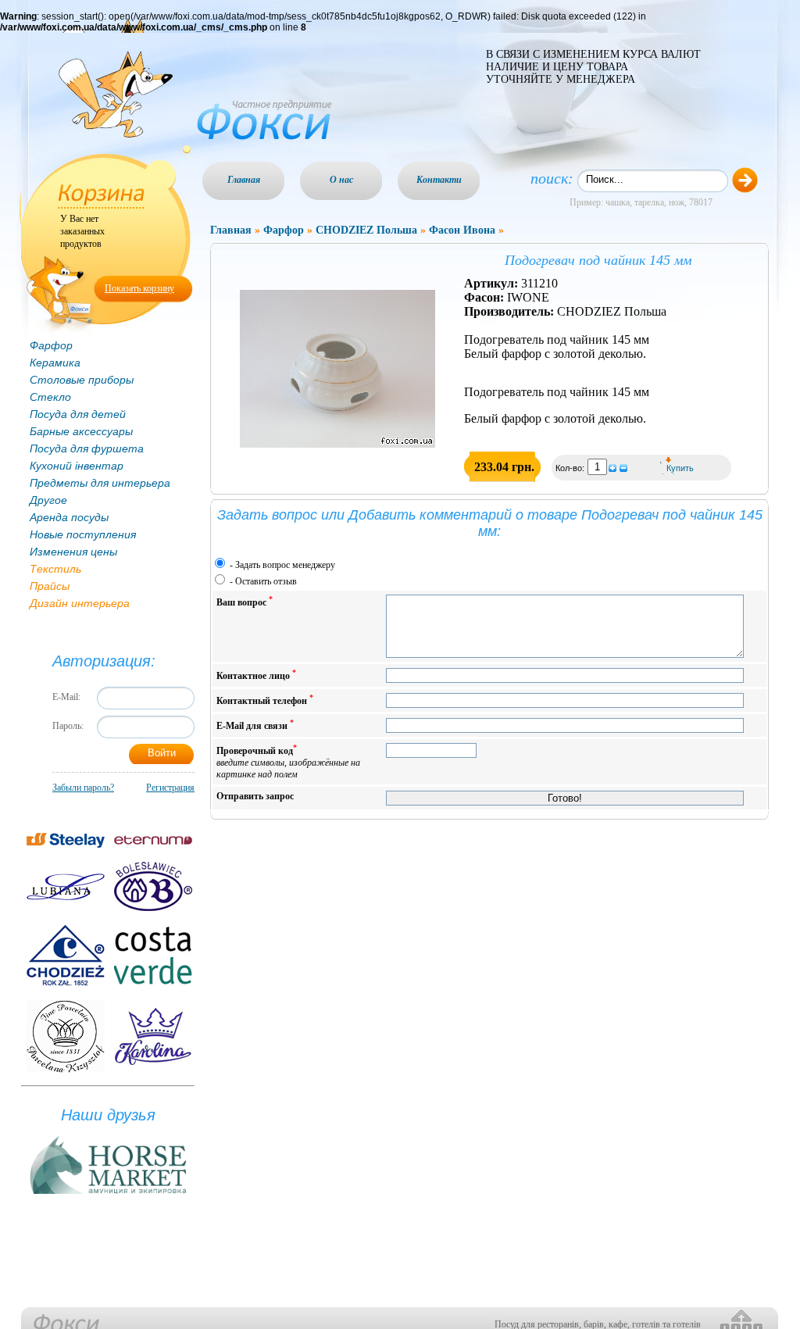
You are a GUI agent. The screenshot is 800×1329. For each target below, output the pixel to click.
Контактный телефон (264, 699)
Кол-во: (571, 468)
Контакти (439, 179)
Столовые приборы (82, 379)
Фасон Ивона (462, 230)
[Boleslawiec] (153, 886)
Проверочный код (288, 761)
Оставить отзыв (266, 581)
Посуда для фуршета (87, 448)
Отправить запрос (255, 796)
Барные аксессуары (81, 431)
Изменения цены (73, 551)
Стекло (50, 397)
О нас (341, 179)
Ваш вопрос (244, 601)
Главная (243, 179)
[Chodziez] (66, 955)
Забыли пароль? (83, 787)
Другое (48, 500)
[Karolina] (153, 1036)
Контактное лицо (256, 674)
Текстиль (55, 569)
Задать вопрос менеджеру (285, 564)
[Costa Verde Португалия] (153, 955)
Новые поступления (83, 534)
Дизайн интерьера (80, 603)
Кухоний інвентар (76, 465)
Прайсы (50, 586)
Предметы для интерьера (100, 483)
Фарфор (51, 345)
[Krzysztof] (66, 1036)
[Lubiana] (66, 886)
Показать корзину (139, 288)
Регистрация (170, 787)
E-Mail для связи (255, 724)
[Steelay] (66, 840)
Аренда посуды (69, 517)
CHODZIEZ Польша (366, 230)
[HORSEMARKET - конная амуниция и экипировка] (108, 1194)
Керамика (55, 362)
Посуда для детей (78, 414)
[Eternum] (153, 840)
